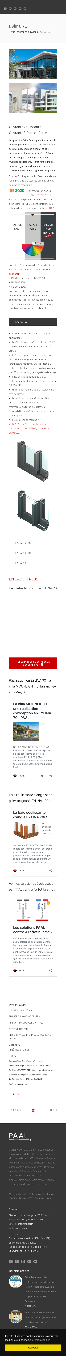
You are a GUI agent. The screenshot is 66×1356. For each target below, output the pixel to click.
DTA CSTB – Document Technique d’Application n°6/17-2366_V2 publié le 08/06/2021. (29, 428)
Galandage (36, 1070)
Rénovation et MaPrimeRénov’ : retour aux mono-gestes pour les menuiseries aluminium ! (40, 1317)
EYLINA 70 (40, 1065)
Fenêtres (12, 1070)
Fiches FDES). (48, 208)
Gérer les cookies (44, 1198)
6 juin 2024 (30, 1306)
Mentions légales (17, 1198)
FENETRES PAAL (24, 1070)
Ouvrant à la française (18, 1074)
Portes (44, 1074)
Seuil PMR (38, 1079)
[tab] (33, 322)
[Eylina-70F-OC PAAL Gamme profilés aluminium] (33, 98)
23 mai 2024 (31, 1327)
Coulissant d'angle (16, 1065)
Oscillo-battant (48, 1070)
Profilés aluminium (16, 1079)
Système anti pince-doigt (19, 1084)
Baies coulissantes (17, 1060)
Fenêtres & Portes (27, 32)
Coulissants (30, 1065)
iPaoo (50, 1194)
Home (12, 32)
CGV (30, 1198)
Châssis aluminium (33, 1060)
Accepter (33, 1347)
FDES (48, 1065)
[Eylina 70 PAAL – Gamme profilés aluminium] (33, 64)
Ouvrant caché (34, 1074)
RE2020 (29, 1079)
